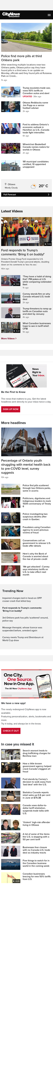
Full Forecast (10, 194)
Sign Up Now (10, 409)
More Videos (8, 338)
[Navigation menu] (49, 14)
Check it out (11, 730)
